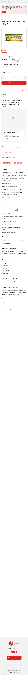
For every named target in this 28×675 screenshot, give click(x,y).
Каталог (14, 663)
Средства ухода (14, 672)
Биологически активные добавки (14, 668)
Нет (9, 12)
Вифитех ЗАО (16, 59)
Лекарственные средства (14, 666)
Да (3, 12)
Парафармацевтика (14, 670)
